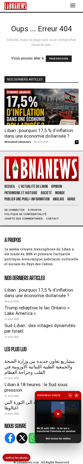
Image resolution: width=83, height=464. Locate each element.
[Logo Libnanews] (15, 6)
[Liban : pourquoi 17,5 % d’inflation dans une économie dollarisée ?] (41, 107)
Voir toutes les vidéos (58, 438)
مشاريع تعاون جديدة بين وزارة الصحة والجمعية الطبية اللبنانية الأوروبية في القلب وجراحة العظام (39, 367)
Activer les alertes (16, 457)
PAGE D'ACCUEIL (58, 58)
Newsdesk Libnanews (17, 141)
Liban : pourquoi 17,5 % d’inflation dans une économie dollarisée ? (38, 133)
